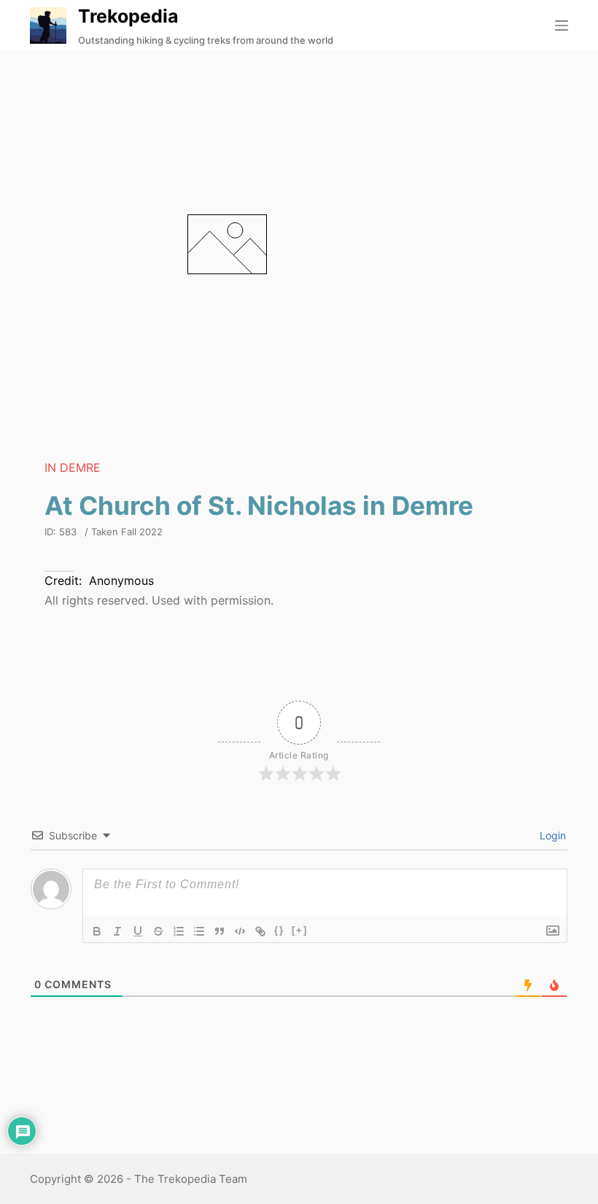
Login (551, 835)
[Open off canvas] (561, 25)
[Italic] (117, 931)
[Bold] (97, 931)
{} (279, 930)
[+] (300, 930)
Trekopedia (128, 16)
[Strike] (158, 931)
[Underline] (138, 931)
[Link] (260, 931)
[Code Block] (240, 931)
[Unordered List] (199, 931)
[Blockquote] (219, 931)
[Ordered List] (178, 931)
